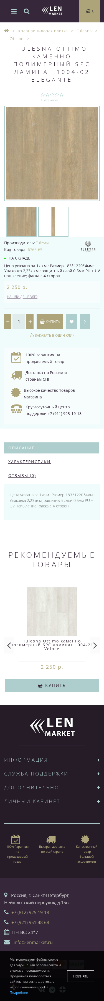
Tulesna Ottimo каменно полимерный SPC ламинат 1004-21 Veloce (52, 644)
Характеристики (29, 461)
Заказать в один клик (54, 335)
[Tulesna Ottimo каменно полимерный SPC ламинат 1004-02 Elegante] (52, 153)
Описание (21, 447)
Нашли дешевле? (22, 296)
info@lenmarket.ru (33, 942)
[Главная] (6, 30)
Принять (80, 976)
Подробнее (19, 992)
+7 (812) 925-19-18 (30, 912)
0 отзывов (49, 100)
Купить (52, 321)
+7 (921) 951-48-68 (30, 922)
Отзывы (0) (22, 475)
